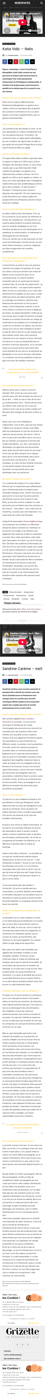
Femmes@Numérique (33, 521)
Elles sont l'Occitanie (22, 7)
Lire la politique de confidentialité (13, 1385)
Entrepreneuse (21, 595)
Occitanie (25, 599)
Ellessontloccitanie (15, 592)
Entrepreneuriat (8, 595)
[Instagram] (22, 1345)
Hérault (31, 595)
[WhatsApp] (21, 61)
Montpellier (15, 599)
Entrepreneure (29, 592)
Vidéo (32, 599)
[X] (10, 61)
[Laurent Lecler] (4, 55)
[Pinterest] (15, 61)
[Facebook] (4, 61)
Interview (6, 599)
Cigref (23, 540)
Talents (11, 7)
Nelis (4, 102)
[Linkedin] (26, 61)
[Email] (32, 61)
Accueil (4, 7)
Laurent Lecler (13, 55)
